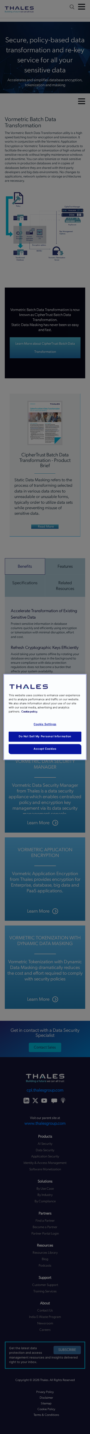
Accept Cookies (45, 749)
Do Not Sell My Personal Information (45, 736)
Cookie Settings (45, 724)
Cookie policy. (29, 711)
